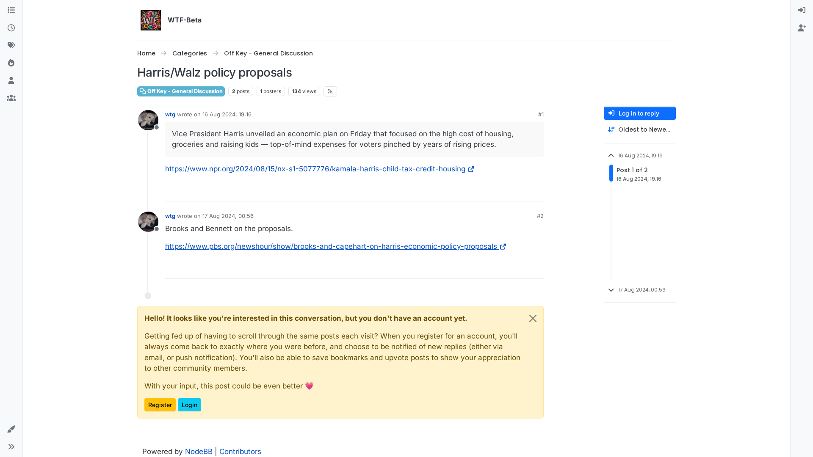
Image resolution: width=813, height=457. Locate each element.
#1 (541, 114)
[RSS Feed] (330, 91)
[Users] (11, 81)
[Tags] (11, 46)
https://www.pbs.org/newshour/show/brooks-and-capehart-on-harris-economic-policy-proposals (331, 246)
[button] (11, 429)
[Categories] (11, 10)
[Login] (802, 10)
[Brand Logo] (151, 20)
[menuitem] (802, 10)
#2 (540, 215)
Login (189, 404)
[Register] (802, 28)
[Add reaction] (536, 191)
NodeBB (199, 451)
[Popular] (11, 63)
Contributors (240, 451)
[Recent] (11, 28)
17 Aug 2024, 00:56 (228, 215)
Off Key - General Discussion (184, 91)
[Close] (533, 318)
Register (160, 404)
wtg (170, 114)
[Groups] (11, 98)
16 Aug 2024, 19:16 (227, 114)
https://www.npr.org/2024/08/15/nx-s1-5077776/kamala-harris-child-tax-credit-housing (315, 169)
